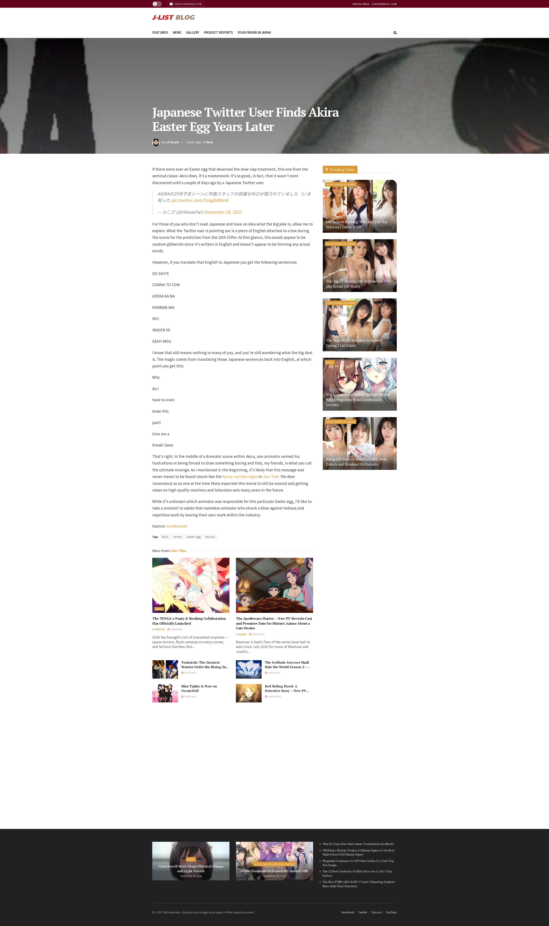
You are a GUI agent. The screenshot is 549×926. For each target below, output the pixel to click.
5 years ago (193, 142)
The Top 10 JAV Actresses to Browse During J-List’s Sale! (354, 343)
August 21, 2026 (275, 876)
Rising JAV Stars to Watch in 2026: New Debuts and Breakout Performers (356, 462)
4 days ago (190, 672)
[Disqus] (232, 765)
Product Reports (218, 32)
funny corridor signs (240, 476)
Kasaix (243, 634)
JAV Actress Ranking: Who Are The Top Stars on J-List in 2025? (357, 224)
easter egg (194, 536)
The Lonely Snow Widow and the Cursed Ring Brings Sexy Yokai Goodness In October (358, 399)
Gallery (192, 32)
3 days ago (258, 634)
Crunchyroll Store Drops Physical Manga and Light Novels (190, 868)
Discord (377, 912)
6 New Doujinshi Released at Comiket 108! (274, 871)
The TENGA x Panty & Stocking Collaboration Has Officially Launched (189, 620)
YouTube (391, 912)
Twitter (362, 912)
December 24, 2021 (223, 212)
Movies (210, 536)
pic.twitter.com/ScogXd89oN (199, 200)
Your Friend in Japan (254, 32)
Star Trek (270, 476)
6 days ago (274, 672)
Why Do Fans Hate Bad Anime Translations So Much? (358, 844)
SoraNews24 (176, 526)
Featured (160, 32)
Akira (165, 536)
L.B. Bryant (172, 142)
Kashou (160, 629)
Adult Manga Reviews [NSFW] (274, 864)
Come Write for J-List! (384, 4)
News (177, 32)
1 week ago (274, 696)
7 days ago (190, 696)
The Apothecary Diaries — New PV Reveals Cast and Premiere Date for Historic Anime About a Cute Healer (274, 623)
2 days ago (176, 629)
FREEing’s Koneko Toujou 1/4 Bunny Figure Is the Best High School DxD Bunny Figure (359, 852)
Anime (177, 536)
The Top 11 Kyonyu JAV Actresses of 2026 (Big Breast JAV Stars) (358, 284)
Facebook (347, 912)
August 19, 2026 (192, 876)
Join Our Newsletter (187, 4)
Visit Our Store (361, 4)
